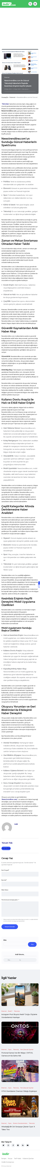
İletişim (3, 1158)
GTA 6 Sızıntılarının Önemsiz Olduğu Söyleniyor (19, 1091)
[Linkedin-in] (23, 1145)
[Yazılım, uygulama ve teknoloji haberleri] (9, 4)
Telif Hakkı (17, 1158)
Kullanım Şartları (28, 1158)
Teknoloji (5, 104)
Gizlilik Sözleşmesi (7, 1162)
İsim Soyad (5, 870)
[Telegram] (18, 1145)
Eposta (4, 880)
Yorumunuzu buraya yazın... (10, 900)
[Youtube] (28, 1145)
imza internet (7, 1166)
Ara (4, 940)
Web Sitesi (4, 890)
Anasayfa (4, 97)
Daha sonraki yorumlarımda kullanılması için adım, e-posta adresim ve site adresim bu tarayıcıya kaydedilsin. (20, 920)
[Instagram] (8, 1145)
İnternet (12, 97)
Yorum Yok (32, 89)
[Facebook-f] (13, 1145)
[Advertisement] (20, 28)
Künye (10, 1158)
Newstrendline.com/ (9, 799)
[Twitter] (3, 1145)
